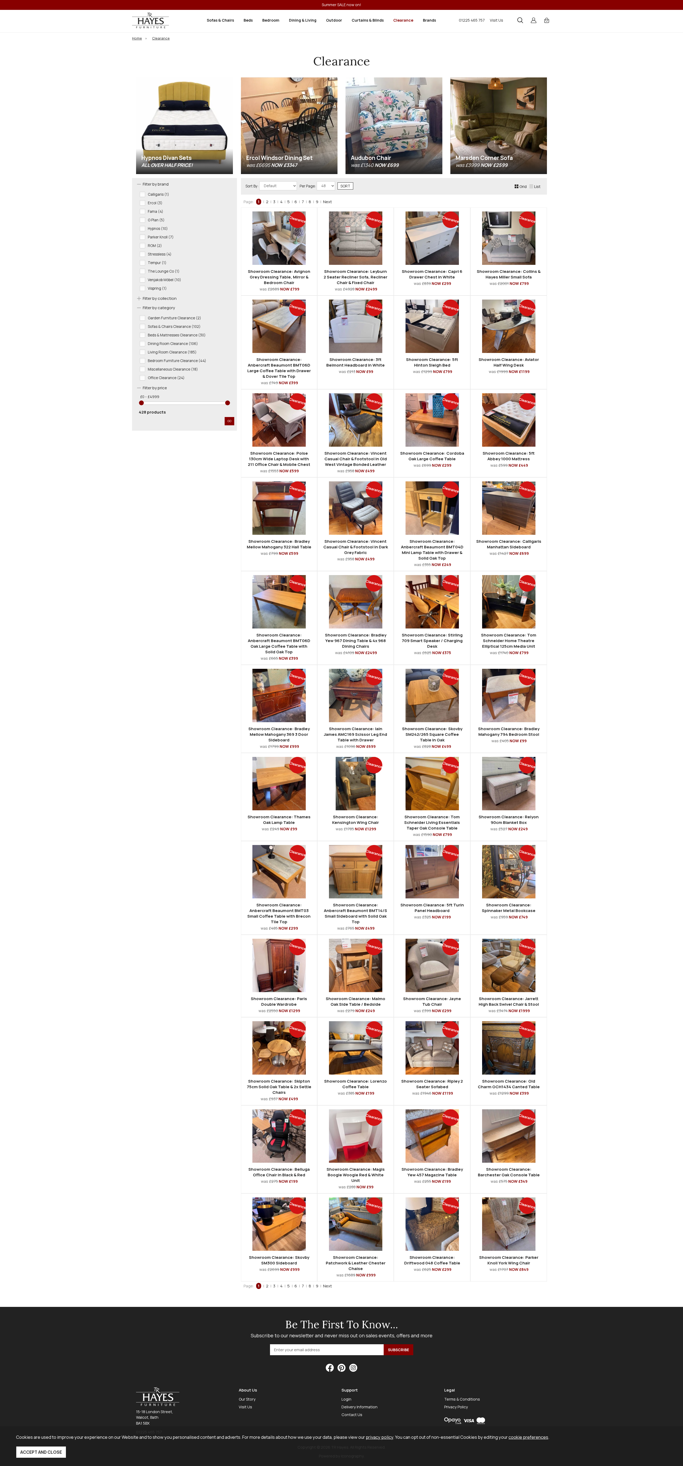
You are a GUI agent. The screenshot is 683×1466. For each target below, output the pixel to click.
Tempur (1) (157, 262)
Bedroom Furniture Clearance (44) (177, 360)
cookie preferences (528, 1437)
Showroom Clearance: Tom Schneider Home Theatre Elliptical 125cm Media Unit (508, 640)
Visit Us (496, 20)
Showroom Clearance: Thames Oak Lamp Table (279, 819)
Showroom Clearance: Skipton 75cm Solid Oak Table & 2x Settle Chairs (279, 1086)
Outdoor (334, 20)
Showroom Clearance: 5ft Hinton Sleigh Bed (432, 362)
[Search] (520, 20)
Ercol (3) (155, 203)
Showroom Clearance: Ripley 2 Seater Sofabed (432, 1084)
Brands (429, 20)
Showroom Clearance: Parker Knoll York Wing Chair (508, 1260)
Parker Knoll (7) (161, 237)
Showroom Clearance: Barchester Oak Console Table (509, 1172)
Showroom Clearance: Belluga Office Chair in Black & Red (279, 1172)
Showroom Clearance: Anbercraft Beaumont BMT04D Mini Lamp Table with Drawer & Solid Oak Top (432, 550)
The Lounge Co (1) (164, 271)
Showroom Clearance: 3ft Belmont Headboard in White (355, 362)
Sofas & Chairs (220, 20)
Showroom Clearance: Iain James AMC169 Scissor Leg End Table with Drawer (355, 734)
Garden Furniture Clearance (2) (174, 318)
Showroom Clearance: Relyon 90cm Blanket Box (509, 819)
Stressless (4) (160, 254)
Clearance (403, 20)
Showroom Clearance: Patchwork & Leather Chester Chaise (356, 1263)
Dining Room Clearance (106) (173, 343)
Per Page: (308, 186)
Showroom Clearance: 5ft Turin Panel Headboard (432, 907)
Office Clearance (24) (166, 377)
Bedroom (270, 20)
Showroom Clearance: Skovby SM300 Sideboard (279, 1260)
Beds (248, 20)
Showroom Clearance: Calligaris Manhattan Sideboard (508, 544)
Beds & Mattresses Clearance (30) (177, 335)
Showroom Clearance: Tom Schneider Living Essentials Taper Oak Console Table (432, 822)
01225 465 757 (472, 20)
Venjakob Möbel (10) (164, 279)
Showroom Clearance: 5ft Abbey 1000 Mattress (509, 456)
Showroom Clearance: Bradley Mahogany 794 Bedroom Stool (508, 731)
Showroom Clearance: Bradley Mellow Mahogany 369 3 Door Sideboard (279, 734)
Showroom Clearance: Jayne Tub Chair (432, 1001)
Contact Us (352, 1414)
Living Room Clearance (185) (172, 352)
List (537, 186)
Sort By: (252, 186)
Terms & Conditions (462, 1399)
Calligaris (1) (158, 194)
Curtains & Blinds (368, 20)
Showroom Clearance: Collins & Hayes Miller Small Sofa (509, 274)
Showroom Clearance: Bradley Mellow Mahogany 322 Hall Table (279, 544)
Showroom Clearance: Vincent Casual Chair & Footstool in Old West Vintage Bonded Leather (355, 458)
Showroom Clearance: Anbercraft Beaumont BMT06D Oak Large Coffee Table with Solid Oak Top (279, 643)
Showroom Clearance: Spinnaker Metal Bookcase (508, 907)
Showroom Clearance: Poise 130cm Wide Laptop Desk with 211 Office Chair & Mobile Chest (279, 458)
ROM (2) (155, 245)
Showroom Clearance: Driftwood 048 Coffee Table (432, 1260)
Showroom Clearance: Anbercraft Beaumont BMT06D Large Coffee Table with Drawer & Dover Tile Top (279, 368)
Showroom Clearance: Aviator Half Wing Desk (509, 362)
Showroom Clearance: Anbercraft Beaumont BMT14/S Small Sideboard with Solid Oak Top (355, 913)
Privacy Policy (456, 1406)
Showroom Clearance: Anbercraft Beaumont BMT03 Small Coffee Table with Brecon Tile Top (279, 913)
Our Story (247, 1399)
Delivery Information (360, 1406)
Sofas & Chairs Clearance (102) (174, 326)
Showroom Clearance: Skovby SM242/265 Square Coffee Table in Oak (432, 734)
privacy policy (379, 1437)
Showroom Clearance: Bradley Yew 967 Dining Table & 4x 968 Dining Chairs (355, 640)
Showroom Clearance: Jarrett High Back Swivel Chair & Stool (509, 1001)
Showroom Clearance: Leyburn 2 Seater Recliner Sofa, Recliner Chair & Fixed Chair (355, 277)
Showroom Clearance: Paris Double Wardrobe (279, 1001)
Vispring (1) (157, 288)
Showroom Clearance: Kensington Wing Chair (355, 819)
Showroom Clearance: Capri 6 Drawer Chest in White (432, 274)
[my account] (534, 20)
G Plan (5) (156, 220)
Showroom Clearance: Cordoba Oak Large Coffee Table (432, 456)
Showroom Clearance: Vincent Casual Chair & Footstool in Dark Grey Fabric (355, 547)
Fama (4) (155, 211)
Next (327, 202)
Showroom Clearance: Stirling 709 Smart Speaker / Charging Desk (432, 640)
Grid (523, 186)
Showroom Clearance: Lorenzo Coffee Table (355, 1084)
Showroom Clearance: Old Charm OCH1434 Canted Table (509, 1084)
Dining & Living (302, 20)
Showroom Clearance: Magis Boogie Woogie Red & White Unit (356, 1174)
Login (346, 1399)
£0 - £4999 (149, 396)
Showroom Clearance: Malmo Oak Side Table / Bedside (355, 1001)
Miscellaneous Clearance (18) (173, 369)
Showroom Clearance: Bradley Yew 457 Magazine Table (432, 1172)
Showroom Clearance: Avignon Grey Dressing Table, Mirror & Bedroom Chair (279, 277)
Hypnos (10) (158, 228)
